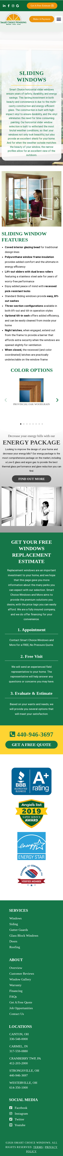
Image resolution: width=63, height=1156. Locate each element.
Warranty (15, 985)
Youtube (18, 1125)
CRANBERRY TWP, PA (25, 1058)
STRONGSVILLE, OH (24, 1070)
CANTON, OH (19, 1034)
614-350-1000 (18, 1087)
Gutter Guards (18, 930)
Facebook (19, 1108)
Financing (15, 991)
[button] (58, 19)
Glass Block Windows (23, 935)
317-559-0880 (18, 1051)
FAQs (13, 996)
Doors (13, 941)
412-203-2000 (18, 1063)
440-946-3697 (34, 734)
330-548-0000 (18, 1039)
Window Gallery (20, 979)
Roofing (14, 947)
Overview (15, 968)
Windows (15, 918)
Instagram (20, 1113)
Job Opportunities (21, 1008)
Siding (13, 924)
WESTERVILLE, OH (23, 1082)
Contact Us (16, 1014)
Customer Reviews (21, 973)
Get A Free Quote (20, 1002)
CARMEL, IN (18, 1046)
